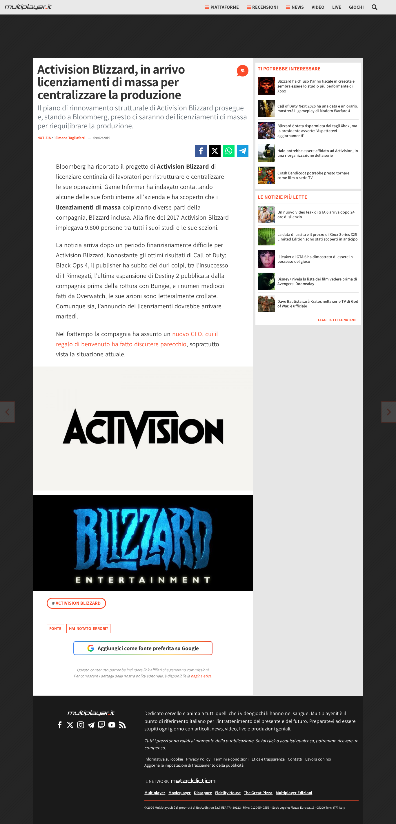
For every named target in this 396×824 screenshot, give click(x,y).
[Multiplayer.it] (28, 7)
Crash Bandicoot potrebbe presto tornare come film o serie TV (313, 175)
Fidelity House (228, 792)
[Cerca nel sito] (375, 7)
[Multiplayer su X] (70, 724)
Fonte (55, 628)
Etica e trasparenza (268, 759)
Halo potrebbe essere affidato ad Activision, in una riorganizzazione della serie (317, 153)
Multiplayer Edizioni (294, 792)
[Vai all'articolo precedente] (389, 412)
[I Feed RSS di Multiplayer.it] (122, 724)
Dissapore (203, 792)
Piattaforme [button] (224, 7)
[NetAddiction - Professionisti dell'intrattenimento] (193, 781)
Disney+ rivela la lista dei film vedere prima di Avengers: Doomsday (317, 281)
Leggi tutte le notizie (337, 320)
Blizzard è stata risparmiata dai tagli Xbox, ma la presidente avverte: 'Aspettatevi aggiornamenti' (317, 130)
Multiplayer (154, 792)
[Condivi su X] (215, 151)
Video (318, 7)
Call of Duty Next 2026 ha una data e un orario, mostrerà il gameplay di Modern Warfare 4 (317, 108)
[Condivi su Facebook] (201, 151)
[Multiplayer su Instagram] (80, 724)
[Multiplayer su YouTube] (111, 724)
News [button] (298, 7)
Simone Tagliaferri (70, 137)
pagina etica (201, 676)
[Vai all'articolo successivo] (7, 412)
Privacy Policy (198, 759)
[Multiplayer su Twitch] (101, 724)
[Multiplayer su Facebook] (59, 724)
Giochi (356, 7)
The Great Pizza (258, 792)
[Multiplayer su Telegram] (91, 724)
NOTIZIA (44, 137)
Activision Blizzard (76, 603)
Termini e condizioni (231, 759)
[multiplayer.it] (91, 713)
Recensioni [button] (265, 7)
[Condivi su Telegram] (242, 151)
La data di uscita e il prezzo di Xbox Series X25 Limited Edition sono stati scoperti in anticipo (317, 237)
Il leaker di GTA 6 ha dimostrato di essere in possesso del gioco (315, 259)
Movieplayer (179, 792)
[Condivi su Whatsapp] (229, 151)
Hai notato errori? (88, 628)
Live (336, 7)
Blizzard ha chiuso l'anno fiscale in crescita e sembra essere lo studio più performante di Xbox (316, 86)
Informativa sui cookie (163, 759)
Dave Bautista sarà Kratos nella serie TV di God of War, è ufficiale (317, 304)
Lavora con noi (318, 759)
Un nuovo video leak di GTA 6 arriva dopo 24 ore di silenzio (316, 214)
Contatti (295, 759)
